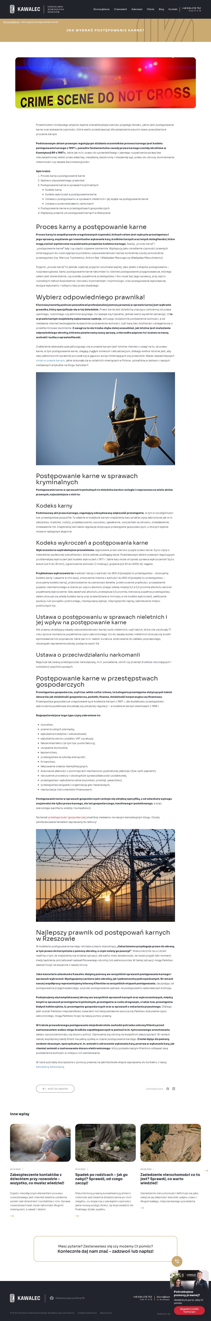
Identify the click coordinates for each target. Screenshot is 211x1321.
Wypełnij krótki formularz (189, 1310)
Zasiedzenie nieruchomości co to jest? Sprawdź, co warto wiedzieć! (170, 1179)
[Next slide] (206, 1171)
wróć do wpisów (58, 1088)
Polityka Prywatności (87, 1313)
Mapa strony (106, 1313)
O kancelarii (120, 9)
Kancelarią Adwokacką (50, 1067)
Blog (161, 9)
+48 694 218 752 (191, 8)
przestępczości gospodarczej (67, 817)
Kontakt (173, 9)
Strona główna (101, 9)
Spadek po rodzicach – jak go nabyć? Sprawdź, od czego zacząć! (101, 1179)
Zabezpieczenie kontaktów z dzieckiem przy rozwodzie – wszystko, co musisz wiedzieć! (37, 1179)
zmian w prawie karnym (50, 360)
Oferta (150, 9)
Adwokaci (136, 9)
